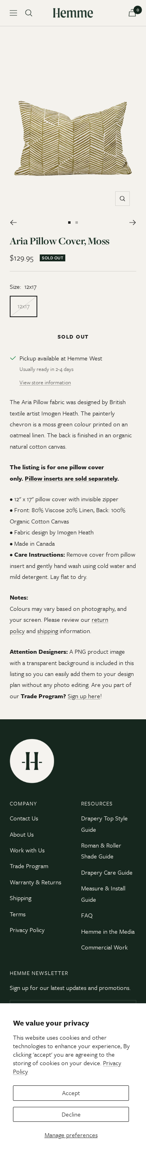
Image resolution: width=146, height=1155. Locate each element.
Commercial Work (104, 947)
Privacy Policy (27, 929)
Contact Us (24, 818)
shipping (47, 630)
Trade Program (29, 865)
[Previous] (13, 222)
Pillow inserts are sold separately (71, 478)
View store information (45, 382)
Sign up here (84, 695)
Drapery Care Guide (107, 872)
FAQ (86, 915)
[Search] (28, 13)
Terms (18, 913)
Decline (71, 1114)
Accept (71, 1092)
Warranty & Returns (35, 881)
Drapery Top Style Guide (104, 823)
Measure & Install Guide (103, 893)
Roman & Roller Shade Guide (101, 850)
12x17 (23, 305)
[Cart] (132, 13)
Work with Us (27, 850)
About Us (22, 834)
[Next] (132, 222)
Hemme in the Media (108, 931)
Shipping (20, 897)
